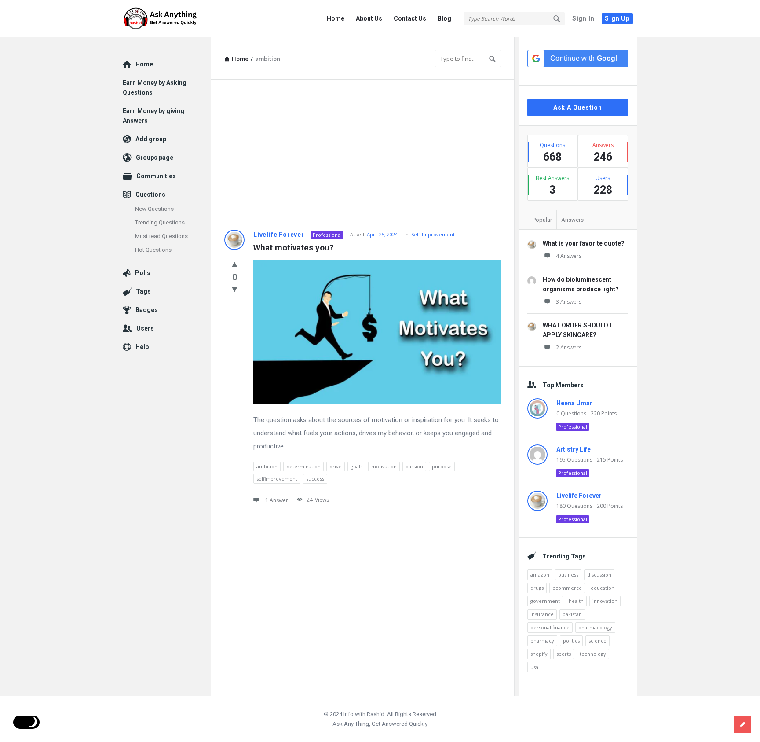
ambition (267, 466)
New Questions (154, 209)
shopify (539, 653)
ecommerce (567, 587)
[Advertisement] (362, 155)
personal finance (550, 627)
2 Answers (568, 347)
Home (335, 18)
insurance (542, 614)
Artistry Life (573, 449)
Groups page (154, 157)
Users (145, 328)
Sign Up (617, 18)
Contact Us (410, 18)
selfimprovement (276, 478)
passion (414, 466)
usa (534, 667)
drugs (537, 587)
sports (563, 653)
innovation (605, 601)
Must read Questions (161, 236)
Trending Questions (160, 222)
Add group (150, 139)
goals (356, 466)
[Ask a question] (742, 724)
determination (303, 466)
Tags (143, 291)
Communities (156, 176)
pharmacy (542, 640)
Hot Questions (153, 249)
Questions (150, 194)
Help (142, 346)
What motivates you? (293, 247)
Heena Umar (574, 403)
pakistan (572, 614)
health (576, 601)
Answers (572, 220)
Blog (444, 18)
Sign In (583, 18)
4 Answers (568, 256)
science (597, 640)
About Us (369, 18)
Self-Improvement (433, 234)
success (315, 478)
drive (335, 466)
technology (593, 653)
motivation (384, 466)
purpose (442, 466)
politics (571, 640)
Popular (542, 220)
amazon (539, 574)
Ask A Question (577, 107)
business (568, 574)
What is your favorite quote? (584, 243)
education (602, 587)
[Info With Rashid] (167, 18)
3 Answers (568, 301)
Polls (142, 272)
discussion (599, 574)
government (545, 601)
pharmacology (595, 627)
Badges (146, 309)
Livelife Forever (278, 234)
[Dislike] (235, 289)
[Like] (235, 264)
